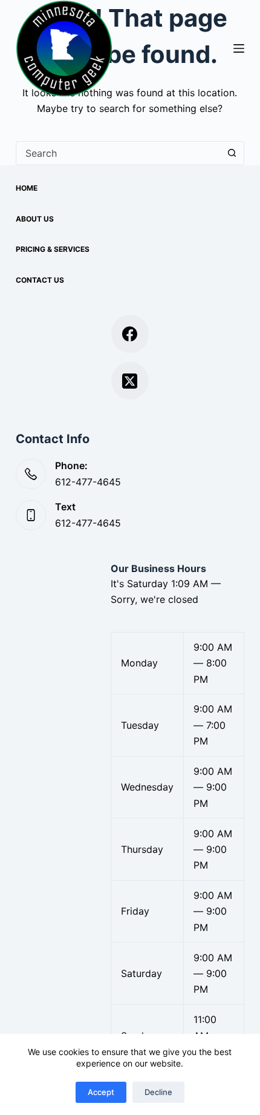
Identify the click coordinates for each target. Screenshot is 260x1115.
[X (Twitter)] (130, 381)
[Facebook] (130, 334)
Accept (101, 1092)
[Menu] (238, 48)
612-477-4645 (88, 482)
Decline (158, 1092)
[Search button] (231, 153)
